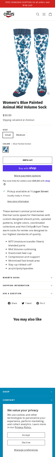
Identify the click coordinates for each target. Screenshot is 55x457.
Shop (6, 391)
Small (8, 134)
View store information (18, 201)
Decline (26, 442)
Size (5, 130)
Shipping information (16, 285)
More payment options (27, 175)
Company (9, 400)
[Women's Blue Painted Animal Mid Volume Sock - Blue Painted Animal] (4, 374)
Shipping (7, 120)
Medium (20, 134)
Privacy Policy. (23, 427)
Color (17, 143)
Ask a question (12, 293)
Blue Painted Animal (5, 149)
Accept (26, 435)
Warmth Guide (11, 278)
